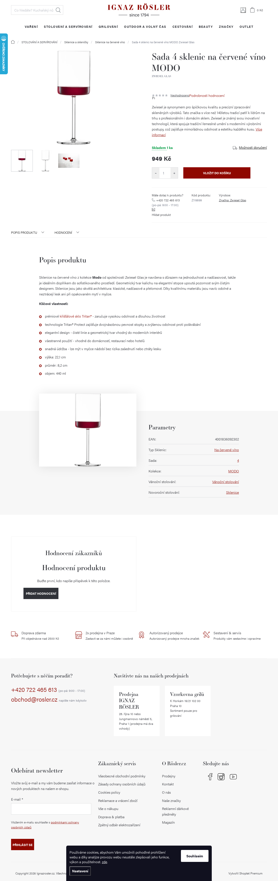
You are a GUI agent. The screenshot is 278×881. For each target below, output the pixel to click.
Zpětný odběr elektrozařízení (119, 824)
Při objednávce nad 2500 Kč (40, 635)
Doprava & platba (111, 816)
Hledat (58, 10)
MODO (233, 471)
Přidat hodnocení (41, 593)
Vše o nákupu (108, 808)
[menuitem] (31, 26)
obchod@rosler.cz (49, 699)
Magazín (168, 822)
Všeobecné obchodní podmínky (121, 775)
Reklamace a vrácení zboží (117, 800)
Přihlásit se (23, 845)
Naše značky (171, 800)
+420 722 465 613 (166, 202)
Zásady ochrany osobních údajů (122, 784)
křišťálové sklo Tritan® (76, 316)
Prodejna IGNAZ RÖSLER (129, 700)
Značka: (232, 200)
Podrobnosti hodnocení (207, 95)
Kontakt (168, 784)
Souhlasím (194, 855)
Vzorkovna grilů (187, 694)
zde (104, 861)
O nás (166, 792)
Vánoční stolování (225, 481)
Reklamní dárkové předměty (175, 811)
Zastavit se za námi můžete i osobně (109, 635)
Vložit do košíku (217, 173)
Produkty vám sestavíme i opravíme (237, 635)
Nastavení (80, 870)
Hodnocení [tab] (63, 232)
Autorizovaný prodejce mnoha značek (174, 635)
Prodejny (168, 775)
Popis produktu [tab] (24, 232)
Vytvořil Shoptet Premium (245, 873)
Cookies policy (109, 792)
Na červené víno (226, 449)
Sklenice (232, 492)
